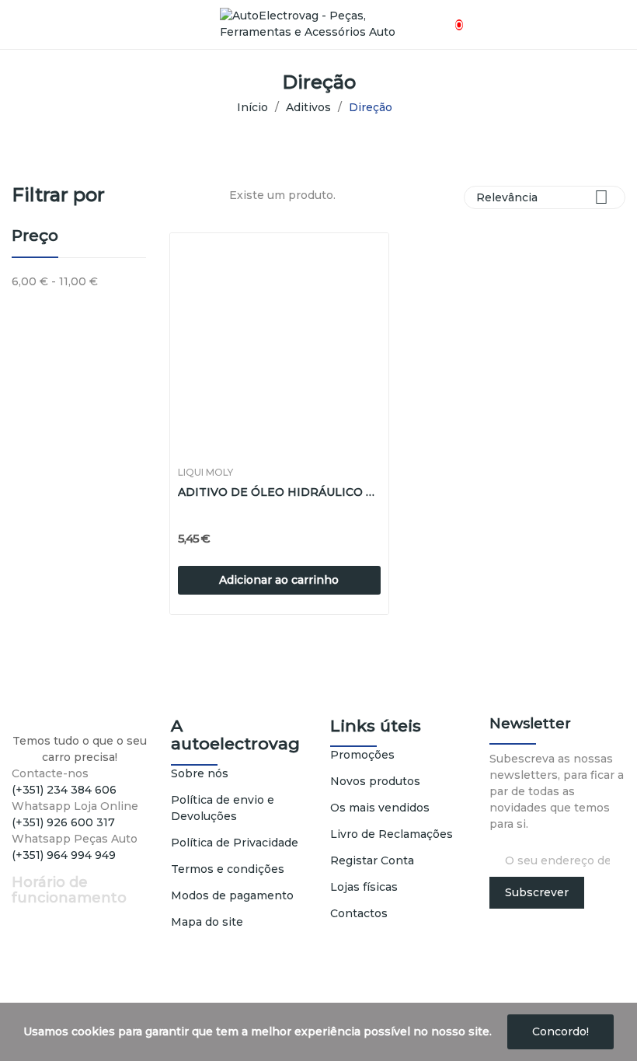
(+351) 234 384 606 (64, 790)
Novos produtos (375, 781)
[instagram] (32, 869)
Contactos (359, 913)
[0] (445, 16)
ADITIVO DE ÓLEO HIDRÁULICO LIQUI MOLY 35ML (279, 492)
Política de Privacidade (234, 843)
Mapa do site (207, 922)
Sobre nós (199, 773)
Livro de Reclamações (391, 834)
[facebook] (16, 869)
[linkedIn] (48, 869)
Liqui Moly (205, 472)
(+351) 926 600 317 (63, 822)
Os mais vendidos (380, 808)
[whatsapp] (65, 869)
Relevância (542, 197)
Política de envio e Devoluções (222, 808)
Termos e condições (227, 869)
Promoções (362, 755)
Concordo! (560, 1031)
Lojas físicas (364, 887)
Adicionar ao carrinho (279, 580)
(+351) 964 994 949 (64, 855)
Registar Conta (372, 860)
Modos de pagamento (232, 895)
